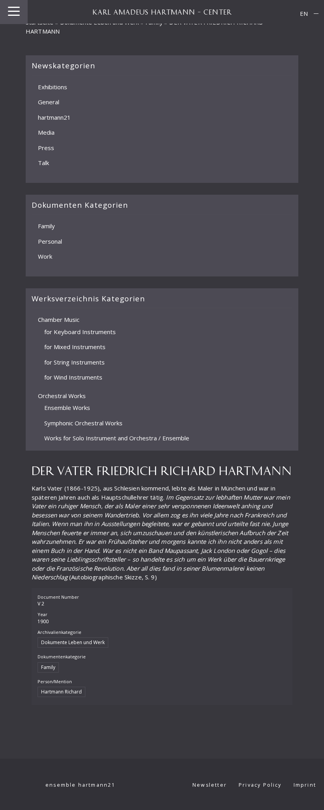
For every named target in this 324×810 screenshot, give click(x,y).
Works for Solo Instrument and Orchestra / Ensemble (116, 438)
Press (46, 148)
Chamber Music (58, 319)
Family (46, 226)
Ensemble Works (67, 408)
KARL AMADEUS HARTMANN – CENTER (162, 12)
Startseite (40, 22)
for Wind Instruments (73, 377)
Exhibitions (52, 87)
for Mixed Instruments (74, 347)
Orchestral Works (62, 396)
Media (46, 132)
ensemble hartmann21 (80, 785)
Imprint (305, 785)
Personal (50, 241)
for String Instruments (74, 362)
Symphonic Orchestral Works (83, 423)
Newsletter (209, 785)
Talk (43, 163)
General (48, 102)
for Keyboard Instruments (80, 332)
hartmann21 (54, 117)
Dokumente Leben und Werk (73, 642)
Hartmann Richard (61, 691)
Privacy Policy (260, 785)
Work (45, 256)
